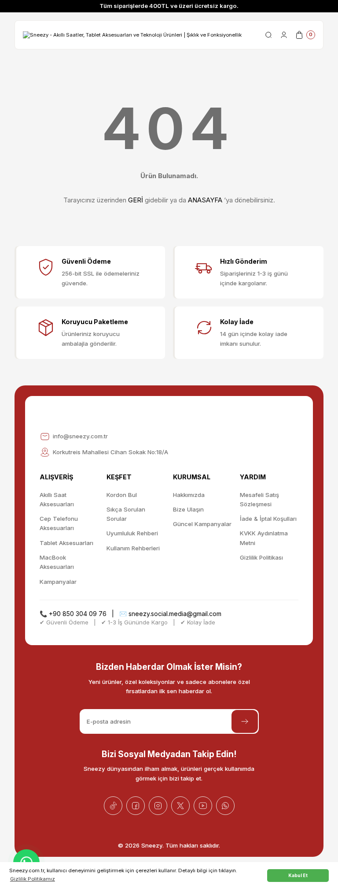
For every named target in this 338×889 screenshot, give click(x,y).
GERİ (135, 200)
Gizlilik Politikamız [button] (32, 879)
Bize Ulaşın (188, 509)
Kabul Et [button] (298, 875)
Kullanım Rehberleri (133, 548)
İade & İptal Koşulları (268, 518)
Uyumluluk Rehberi (132, 533)
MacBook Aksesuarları (57, 562)
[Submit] (244, 721)
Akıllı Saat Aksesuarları (57, 499)
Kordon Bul (122, 494)
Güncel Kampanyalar (202, 523)
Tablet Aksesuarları (66, 542)
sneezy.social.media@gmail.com (175, 613)
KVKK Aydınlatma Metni (264, 538)
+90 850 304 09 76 (78, 613)
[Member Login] (283, 35)
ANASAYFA (205, 200)
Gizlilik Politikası (261, 557)
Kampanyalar (58, 581)
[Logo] (132, 34)
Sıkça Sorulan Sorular (126, 514)
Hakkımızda (189, 494)
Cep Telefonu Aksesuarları (59, 523)
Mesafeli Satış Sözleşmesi (259, 499)
